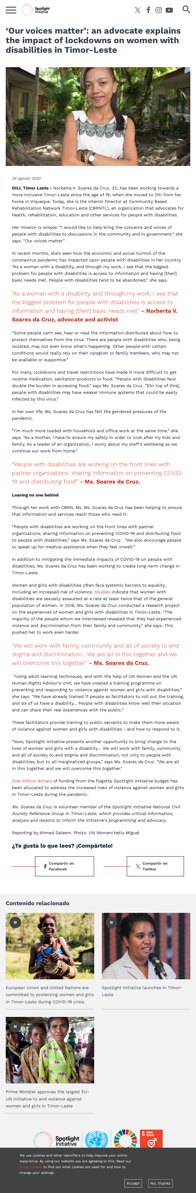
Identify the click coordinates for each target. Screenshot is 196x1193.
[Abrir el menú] (11, 10)
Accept (133, 1183)
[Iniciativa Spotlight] (56, 1141)
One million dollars (32, 780)
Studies (102, 591)
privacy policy (31, 1167)
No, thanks (160, 1183)
